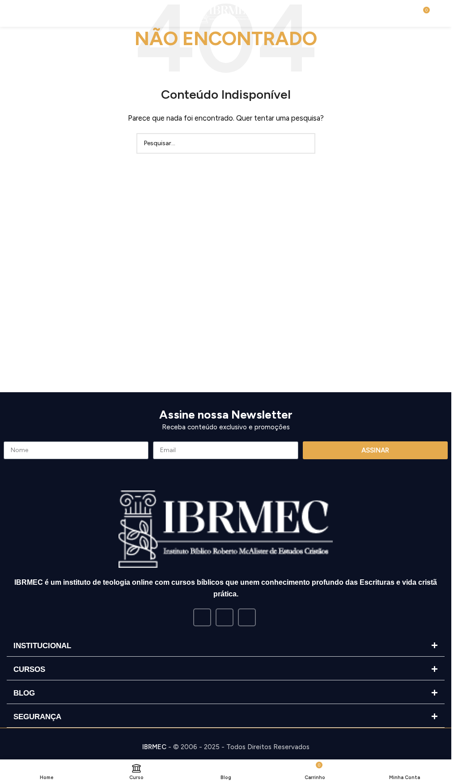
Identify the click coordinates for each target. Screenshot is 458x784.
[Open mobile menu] (10, 13)
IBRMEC (154, 747)
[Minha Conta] (441, 13)
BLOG (24, 693)
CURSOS (29, 669)
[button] (226, 646)
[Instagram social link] (224, 617)
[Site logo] (226, 13)
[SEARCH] (305, 143)
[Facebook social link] (202, 617)
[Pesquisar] (26, 13)
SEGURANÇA (37, 717)
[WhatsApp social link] (247, 617)
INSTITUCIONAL (42, 645)
